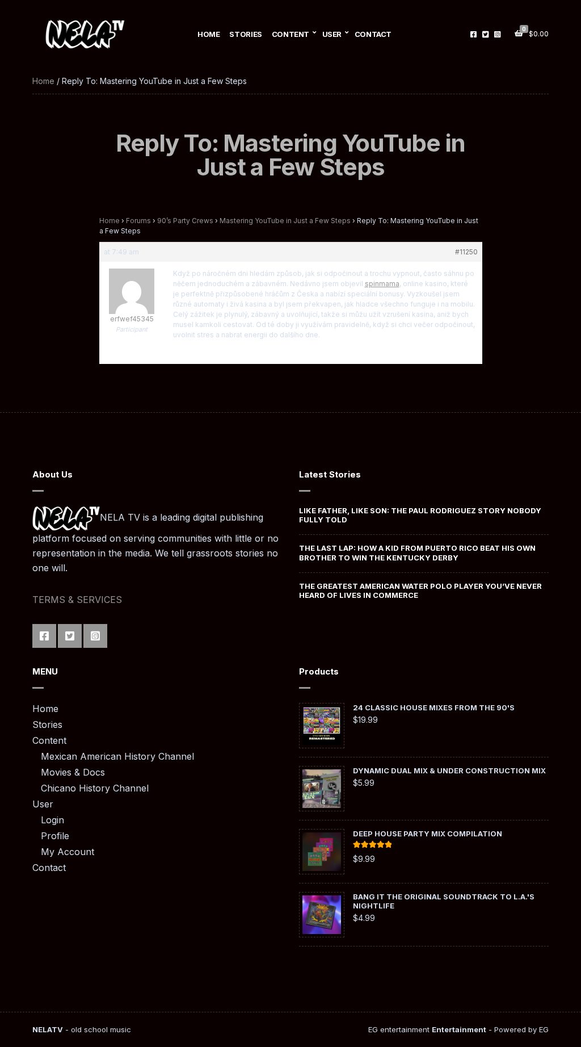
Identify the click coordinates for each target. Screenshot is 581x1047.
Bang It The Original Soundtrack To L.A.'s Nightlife (443, 901)
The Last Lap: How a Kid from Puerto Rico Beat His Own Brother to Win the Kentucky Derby (417, 552)
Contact (373, 34)
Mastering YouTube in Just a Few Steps (285, 220)
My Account (67, 851)
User (332, 34)
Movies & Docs (73, 772)
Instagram (497, 33)
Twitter (485, 33)
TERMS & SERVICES (77, 599)
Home (208, 34)
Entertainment (459, 1029)
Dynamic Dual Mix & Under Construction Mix (449, 770)
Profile (55, 835)
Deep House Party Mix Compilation (427, 833)
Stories (245, 34)
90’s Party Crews (185, 220)
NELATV (47, 1029)
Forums (138, 220)
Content (290, 34)
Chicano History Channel (95, 788)
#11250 (466, 252)
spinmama (382, 283)
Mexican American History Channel (117, 756)
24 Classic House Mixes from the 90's (434, 707)
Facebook (473, 33)
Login (52, 820)
